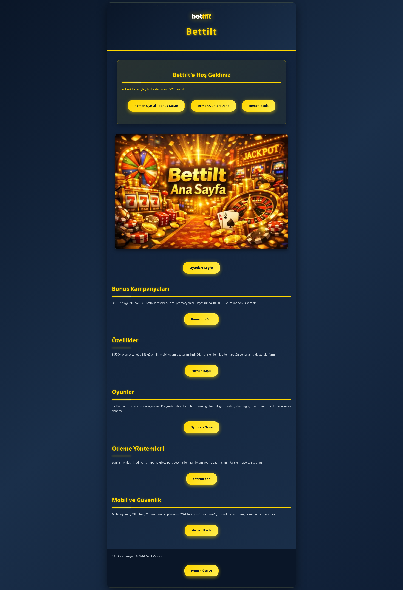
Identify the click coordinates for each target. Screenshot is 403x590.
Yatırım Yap (201, 479)
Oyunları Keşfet (201, 267)
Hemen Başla (259, 106)
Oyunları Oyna (201, 427)
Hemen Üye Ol (201, 571)
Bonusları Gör (201, 319)
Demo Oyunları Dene (213, 106)
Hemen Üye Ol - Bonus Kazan (156, 106)
